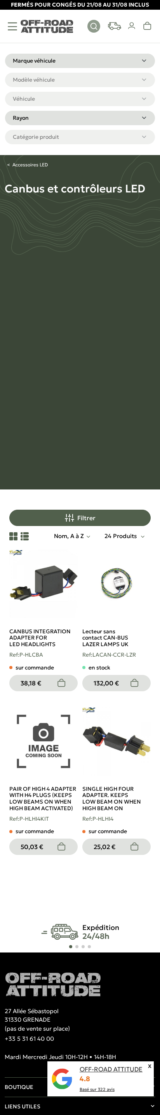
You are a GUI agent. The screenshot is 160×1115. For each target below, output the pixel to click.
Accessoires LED (30, 165)
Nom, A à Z (69, 536)
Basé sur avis (97, 1089)
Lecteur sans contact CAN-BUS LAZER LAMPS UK (105, 638)
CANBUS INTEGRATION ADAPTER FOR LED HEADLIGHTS (40, 638)
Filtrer (86, 518)
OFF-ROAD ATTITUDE (111, 1069)
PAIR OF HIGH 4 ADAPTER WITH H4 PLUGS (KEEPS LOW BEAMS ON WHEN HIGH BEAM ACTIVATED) (42, 798)
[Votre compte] (132, 26)
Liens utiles (22, 1106)
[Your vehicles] (114, 26)
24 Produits (121, 536)
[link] (147, 26)
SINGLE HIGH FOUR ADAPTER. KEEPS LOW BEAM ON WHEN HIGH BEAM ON (111, 798)
